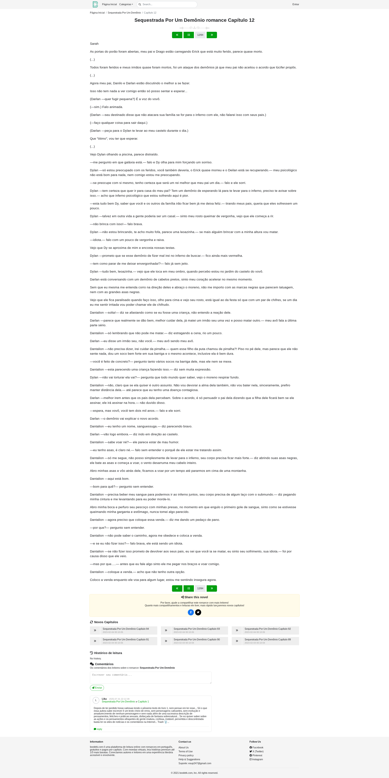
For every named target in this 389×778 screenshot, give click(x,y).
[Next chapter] (212, 35)
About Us (184, 747)
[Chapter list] (189, 35)
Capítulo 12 (150, 12)
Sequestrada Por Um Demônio (124, 12)
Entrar (296, 4)
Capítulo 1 (143, 701)
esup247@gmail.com (199, 763)
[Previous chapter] (177, 35)
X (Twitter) (257, 751)
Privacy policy (186, 755)
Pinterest (257, 755)
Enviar (98, 687)
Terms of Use (186, 751)
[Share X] (198, 612)
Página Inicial (109, 4)
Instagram (257, 759)
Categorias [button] (125, 4)
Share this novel (196, 597)
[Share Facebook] (191, 612)
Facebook (257, 747)
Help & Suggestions (189, 759)
